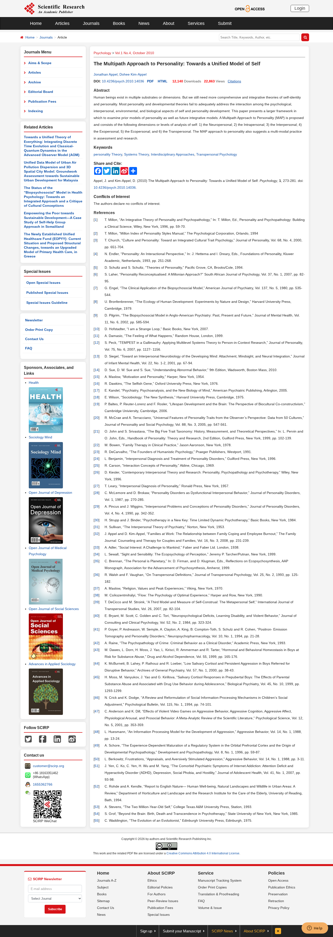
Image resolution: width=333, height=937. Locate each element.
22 (96, 445)
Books (119, 23)
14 (96, 370)
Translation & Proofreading (218, 894)
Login (299, 8)
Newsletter (34, 320)
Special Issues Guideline (47, 303)
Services (196, 23)
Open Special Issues (43, 283)
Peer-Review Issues (162, 901)
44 (96, 663)
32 (96, 534)
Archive (34, 82)
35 (96, 561)
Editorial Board (40, 92)
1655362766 (42, 784)
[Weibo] (72, 739)
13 (96, 356)
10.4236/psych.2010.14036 (123, 81)
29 (96, 506)
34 (96, 554)
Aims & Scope (39, 63)
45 (96, 677)
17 (96, 390)
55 (96, 820)
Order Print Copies (212, 887)
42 (96, 643)
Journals (91, 23)
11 (96, 336)
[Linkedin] (57, 739)
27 (96, 486)
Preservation (278, 894)
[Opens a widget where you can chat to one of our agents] (314, 928)
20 (96, 418)
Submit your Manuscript (182, 931)
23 (96, 452)
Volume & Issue (210, 908)
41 (96, 629)
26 (96, 472)
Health (34, 383)
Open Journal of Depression (50, 492)
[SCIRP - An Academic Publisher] (54, 8)
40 (96, 616)
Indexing (35, 111)
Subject (102, 887)
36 (96, 575)
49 (96, 745)
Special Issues (158, 915)
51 (96, 766)
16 (96, 383)
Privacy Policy (278, 908)
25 (96, 465)
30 (96, 520)
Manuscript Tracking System (220, 880)
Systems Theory (136, 154)
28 (96, 493)
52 (96, 786)
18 (96, 397)
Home (36, 23)
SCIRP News (222, 931)
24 (96, 459)
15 (96, 377)
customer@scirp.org (48, 766)
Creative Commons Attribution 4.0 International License (202, 853)
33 (96, 547)
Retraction (276, 901)
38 (96, 595)
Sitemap (103, 901)
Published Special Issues (47, 293)
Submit (225, 23)
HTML (162, 81)
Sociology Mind (40, 437)
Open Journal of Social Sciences (54, 609)
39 (96, 602)
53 (96, 807)
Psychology (102, 53)
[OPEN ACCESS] (250, 8)
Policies (276, 873)
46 (96, 698)
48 (96, 732)
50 (96, 759)
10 (96, 329)
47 (96, 711)
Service (206, 873)
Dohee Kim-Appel (133, 74)
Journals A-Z (107, 880)
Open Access (278, 880)
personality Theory (108, 154)
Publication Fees (42, 101)
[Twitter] (28, 739)
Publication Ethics (281, 887)
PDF (150, 81)
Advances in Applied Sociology (52, 664)
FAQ (28, 348)
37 (96, 588)
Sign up (146, 931)
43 (96, 650)
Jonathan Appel (106, 74)
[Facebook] (42, 739)
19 (96, 404)
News (143, 23)
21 (96, 431)
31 (96, 527)
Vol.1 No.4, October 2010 (134, 53)
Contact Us (34, 339)
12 (96, 343)
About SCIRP (161, 873)
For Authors (156, 894)
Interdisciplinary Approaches (172, 154)
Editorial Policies (160, 887)
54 (96, 814)
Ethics (152, 880)
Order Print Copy (39, 330)
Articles (62, 23)
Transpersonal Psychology (216, 154)
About (168, 23)
